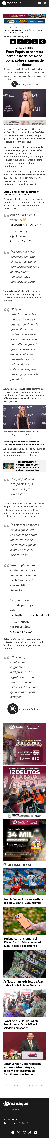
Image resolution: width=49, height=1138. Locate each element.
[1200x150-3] (24, 122)
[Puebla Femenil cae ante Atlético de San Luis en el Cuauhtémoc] (24, 881)
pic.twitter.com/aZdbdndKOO (29, 615)
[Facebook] (13, 1132)
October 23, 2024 (21, 241)
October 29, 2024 (21, 631)
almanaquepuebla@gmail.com (20, 1123)
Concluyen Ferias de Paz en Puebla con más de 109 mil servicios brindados (20, 1024)
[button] (39, 3)
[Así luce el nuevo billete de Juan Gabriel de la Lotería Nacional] (24, 964)
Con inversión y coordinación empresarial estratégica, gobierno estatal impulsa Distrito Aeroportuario (22, 1069)
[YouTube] (36, 1132)
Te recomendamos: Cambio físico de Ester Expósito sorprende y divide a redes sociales (28, 466)
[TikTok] (29, 1132)
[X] (18, 1132)
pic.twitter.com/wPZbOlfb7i (28, 225)
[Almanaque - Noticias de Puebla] (11, 3)
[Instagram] (24, 1133)
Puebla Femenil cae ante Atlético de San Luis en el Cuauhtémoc (24, 900)
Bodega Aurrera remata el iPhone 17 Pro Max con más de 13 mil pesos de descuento (22, 942)
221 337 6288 (13, 1119)
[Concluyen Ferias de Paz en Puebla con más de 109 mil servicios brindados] (24, 1003)
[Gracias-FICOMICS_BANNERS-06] (24, 21)
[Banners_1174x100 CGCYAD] (24, 16)
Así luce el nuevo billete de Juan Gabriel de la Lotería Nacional (23, 983)
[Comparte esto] (13, 41)
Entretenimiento (24, 48)
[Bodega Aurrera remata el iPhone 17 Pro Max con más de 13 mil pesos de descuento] (24, 921)
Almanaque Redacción (28, 84)
